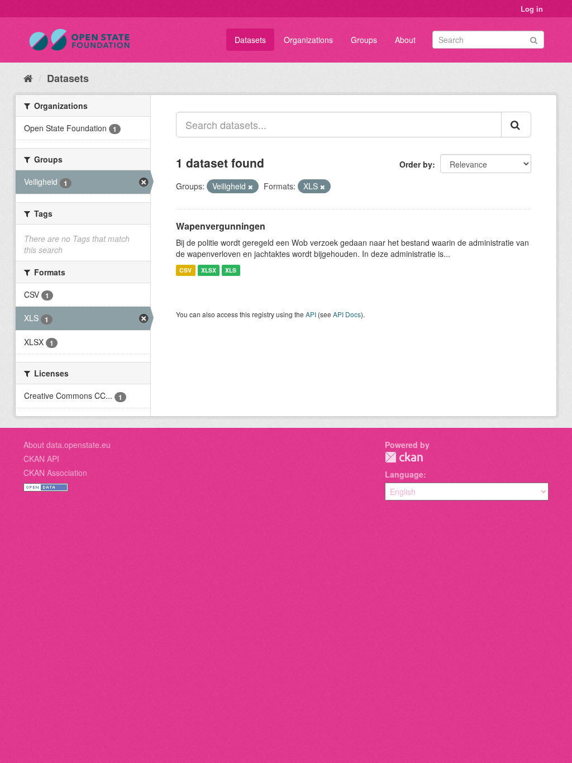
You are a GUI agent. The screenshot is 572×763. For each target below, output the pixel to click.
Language (404, 474)
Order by (415, 164)
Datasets (250, 39)
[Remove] (250, 186)
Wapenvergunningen (220, 226)
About (405, 39)
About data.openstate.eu (67, 444)
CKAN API (41, 458)
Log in (532, 8)
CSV (185, 270)
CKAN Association (55, 472)
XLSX (208, 270)
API (311, 314)
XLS (230, 270)
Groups (364, 39)
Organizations (308, 39)
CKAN (404, 457)
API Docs (347, 314)
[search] (516, 124)
